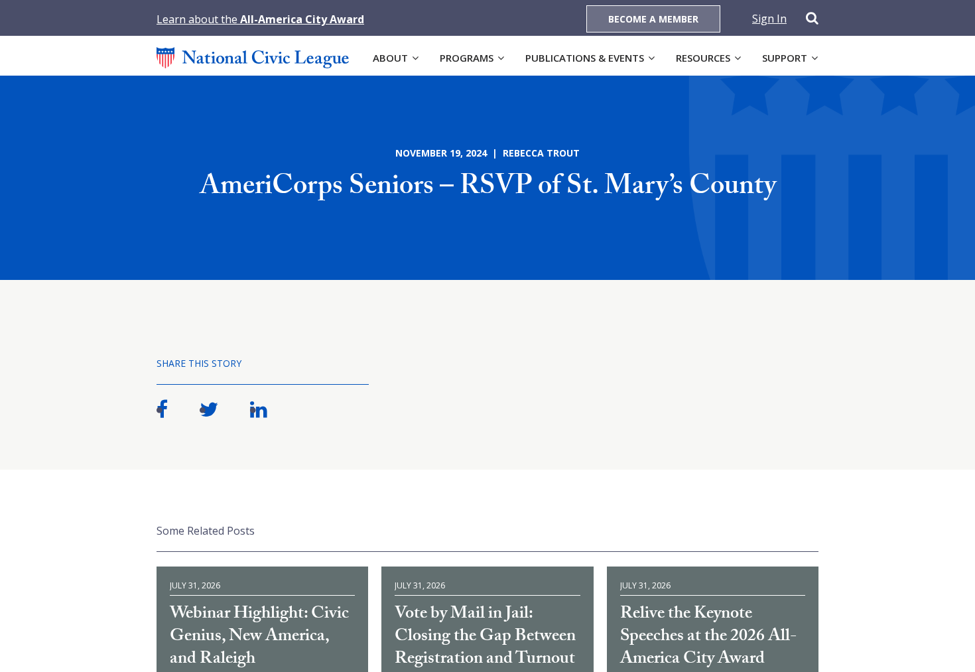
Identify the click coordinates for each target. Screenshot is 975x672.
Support (784, 57)
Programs (466, 57)
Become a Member (653, 19)
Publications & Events (584, 57)
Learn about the (260, 19)
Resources (703, 57)
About (390, 57)
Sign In (769, 18)
